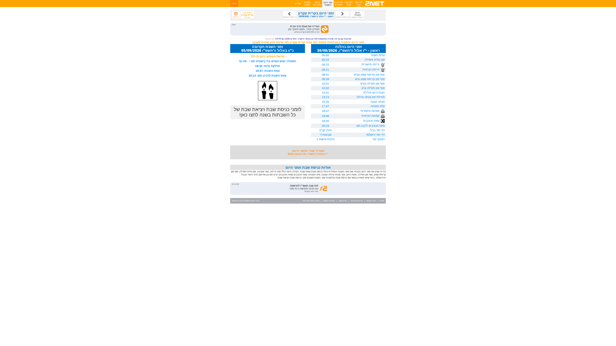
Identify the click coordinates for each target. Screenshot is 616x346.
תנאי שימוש (371, 201)
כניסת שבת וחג (317, 3)
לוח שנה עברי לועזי (358, 4)
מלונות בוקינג (307, 3)
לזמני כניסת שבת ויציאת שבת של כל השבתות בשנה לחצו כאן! (267, 112)
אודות (382, 201)
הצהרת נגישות (329, 201)
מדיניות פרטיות (357, 201)
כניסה (234, 3)
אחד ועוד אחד (308, 201)
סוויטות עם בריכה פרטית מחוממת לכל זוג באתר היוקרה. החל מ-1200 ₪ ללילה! (308, 38)
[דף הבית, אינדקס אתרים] (375, 6)
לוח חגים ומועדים (338, 3)
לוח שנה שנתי (348, 3)
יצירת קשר (343, 201)
